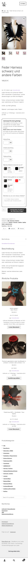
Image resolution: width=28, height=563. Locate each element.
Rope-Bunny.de (6, 541)
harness (15, 222)
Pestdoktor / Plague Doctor (10, 455)
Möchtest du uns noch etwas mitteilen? (14, 196)
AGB (3, 512)
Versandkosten (16, 90)
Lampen (5, 476)
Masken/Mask (7, 481)
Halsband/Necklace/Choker (10, 471)
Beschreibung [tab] (5, 239)
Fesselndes (6, 463)
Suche (14, 560)
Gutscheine (6, 453)
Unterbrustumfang (8, 148)
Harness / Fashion (14, 220)
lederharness (8, 224)
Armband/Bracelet (8, 486)
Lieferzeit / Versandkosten (8, 509)
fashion (11, 222)
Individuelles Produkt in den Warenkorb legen (17, 210)
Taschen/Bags (7, 478)
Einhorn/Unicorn (7, 458)
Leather (20, 222)
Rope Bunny (6, 448)
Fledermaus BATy (7, 461)
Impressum (5, 510)
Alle (8, 10)
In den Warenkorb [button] (14, 327)
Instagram (13, 532)
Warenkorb (22, 559)
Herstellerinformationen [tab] (8, 243)
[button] (24, 19)
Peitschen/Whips (7, 483)
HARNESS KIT (6, 466)
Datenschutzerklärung (7, 514)
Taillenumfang (7, 156)
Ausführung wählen (14, 378)
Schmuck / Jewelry (8, 473)
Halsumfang (6, 139)
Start (4, 10)
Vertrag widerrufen (14, 551)
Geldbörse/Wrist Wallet (9, 488)
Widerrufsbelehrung (7, 525)
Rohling (5, 491)
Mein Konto (4, 560)
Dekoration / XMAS (8, 450)
